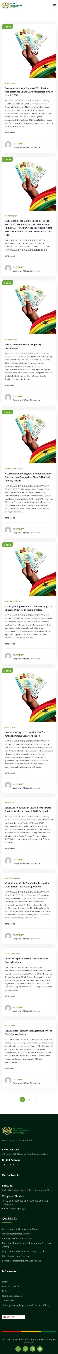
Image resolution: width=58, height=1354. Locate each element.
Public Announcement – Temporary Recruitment (23, 346)
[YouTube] (40, 1349)
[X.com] (25, 1349)
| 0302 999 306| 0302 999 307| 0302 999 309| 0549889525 (25, 1202)
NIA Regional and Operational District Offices (25, 1305)
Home (5, 1281)
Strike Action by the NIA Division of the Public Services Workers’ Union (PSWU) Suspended (28, 809)
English (10, 1317)
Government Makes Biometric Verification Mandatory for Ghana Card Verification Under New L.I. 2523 (29, 92)
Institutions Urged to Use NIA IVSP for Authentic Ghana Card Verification (25, 734)
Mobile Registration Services (17, 1233)
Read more (10, 132)
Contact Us (8, 1300)
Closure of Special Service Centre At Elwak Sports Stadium (26, 960)
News (8, 27)
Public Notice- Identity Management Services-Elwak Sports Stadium (29, 1032)
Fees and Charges (11, 1286)
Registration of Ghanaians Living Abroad (23, 1251)
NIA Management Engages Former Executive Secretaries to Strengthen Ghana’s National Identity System (28, 477)
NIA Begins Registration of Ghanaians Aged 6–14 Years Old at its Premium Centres (28, 608)
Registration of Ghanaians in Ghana (20, 1229)
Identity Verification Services (17, 1238)
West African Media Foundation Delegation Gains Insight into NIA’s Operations (27, 885)
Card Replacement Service (15, 1256)
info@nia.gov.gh (17, 1208)
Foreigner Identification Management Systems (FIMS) (26, 1245)
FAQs (4, 1291)
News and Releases (12, 1295)
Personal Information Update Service (21, 1260)
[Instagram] (32, 1349)
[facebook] (18, 1349)
